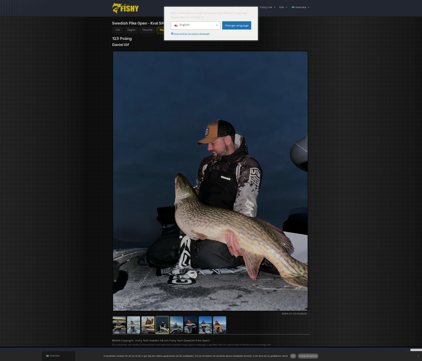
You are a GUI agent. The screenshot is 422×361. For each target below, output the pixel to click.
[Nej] (418, 356)
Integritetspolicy (308, 356)
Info (281, 7)
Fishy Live (266, 7)
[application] (273, 7)
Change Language (237, 25)
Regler (131, 29)
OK (293, 356)
